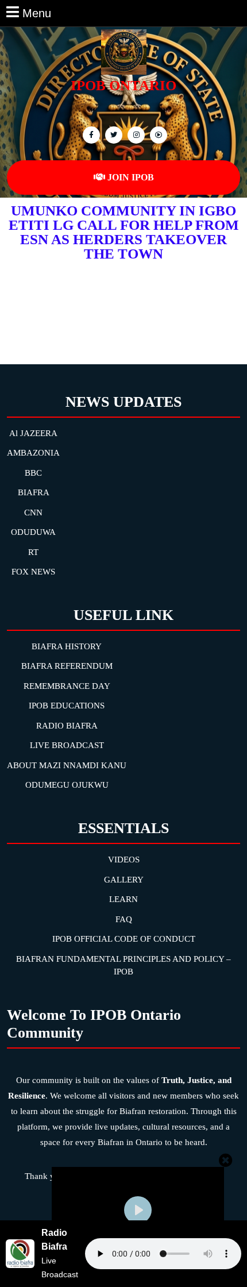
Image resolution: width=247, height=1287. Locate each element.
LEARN (123, 899)
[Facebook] (90, 134)
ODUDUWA (33, 532)
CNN (33, 512)
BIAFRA (33, 492)
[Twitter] (112, 134)
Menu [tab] (36, 12)
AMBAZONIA (33, 452)
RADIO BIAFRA (67, 725)
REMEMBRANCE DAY (67, 686)
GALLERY (124, 879)
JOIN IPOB (130, 177)
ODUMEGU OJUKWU (67, 784)
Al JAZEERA (33, 433)
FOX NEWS (33, 571)
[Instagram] (157, 134)
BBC (33, 472)
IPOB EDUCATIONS (67, 705)
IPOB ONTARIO (123, 85)
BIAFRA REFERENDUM (67, 666)
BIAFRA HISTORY (67, 646)
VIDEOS (124, 859)
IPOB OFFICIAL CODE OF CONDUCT (123, 938)
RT (33, 552)
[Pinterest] (135, 134)
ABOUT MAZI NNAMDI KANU (66, 765)
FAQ (123, 919)
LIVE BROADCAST (67, 745)
